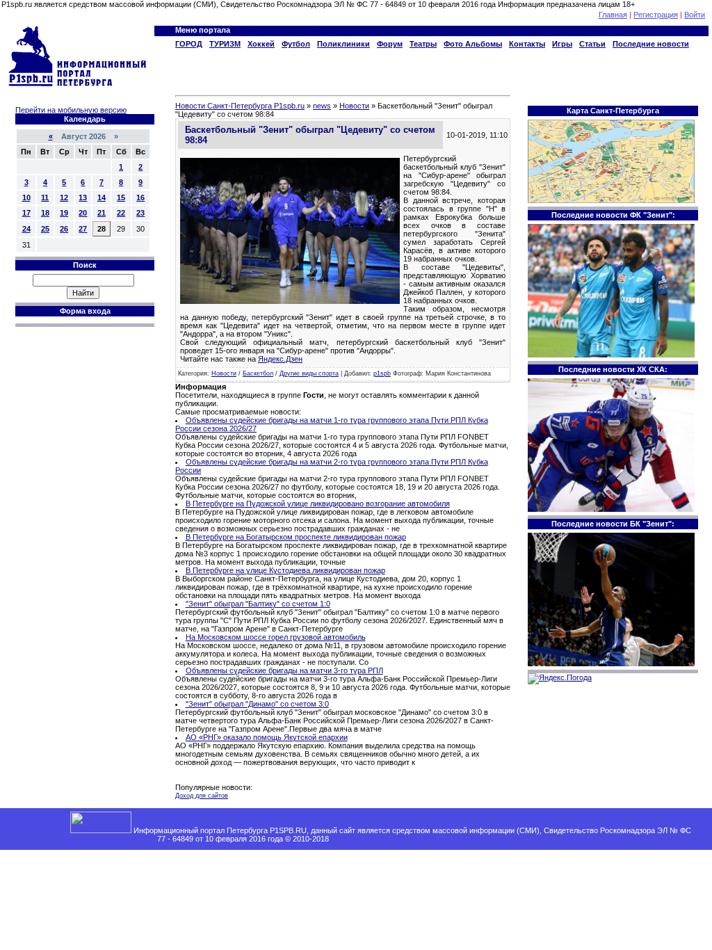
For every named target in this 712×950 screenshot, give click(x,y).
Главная (613, 14)
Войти (694, 14)
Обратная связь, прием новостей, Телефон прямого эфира (436, 839)
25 (45, 229)
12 (64, 197)
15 (121, 197)
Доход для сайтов (201, 795)
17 (26, 213)
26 (64, 229)
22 (121, 213)
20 (83, 213)
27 (83, 229)
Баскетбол (258, 373)
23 (140, 213)
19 (64, 213)
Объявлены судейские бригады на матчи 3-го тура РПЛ (284, 670)
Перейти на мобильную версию (71, 110)
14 (101, 197)
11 (45, 197)
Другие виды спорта (309, 373)
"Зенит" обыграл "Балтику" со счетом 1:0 (258, 603)
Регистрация (655, 14)
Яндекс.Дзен (280, 359)
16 (140, 197)
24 (26, 229)
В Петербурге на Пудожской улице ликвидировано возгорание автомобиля (318, 503)
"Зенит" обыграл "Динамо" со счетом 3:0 (257, 704)
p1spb (382, 373)
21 (101, 213)
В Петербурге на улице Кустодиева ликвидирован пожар (285, 570)
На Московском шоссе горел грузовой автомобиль (276, 637)
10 (26, 197)
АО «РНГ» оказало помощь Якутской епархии (267, 737)
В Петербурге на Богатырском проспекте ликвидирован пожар (296, 537)
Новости (223, 373)
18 (45, 213)
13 (83, 197)
